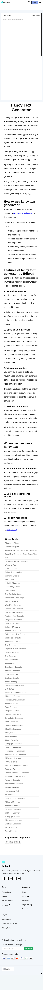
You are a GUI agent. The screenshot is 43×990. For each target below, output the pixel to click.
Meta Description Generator (16, 776)
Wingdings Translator (13, 620)
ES (11, 842)
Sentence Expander (13, 769)
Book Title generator (13, 747)
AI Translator (10, 795)
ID (20, 842)
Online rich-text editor (13, 572)
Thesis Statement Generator (16, 693)
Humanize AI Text (12, 791)
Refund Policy (6, 919)
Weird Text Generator (13, 605)
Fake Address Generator (14, 685)
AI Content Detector (12, 696)
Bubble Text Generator (14, 631)
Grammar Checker (12, 576)
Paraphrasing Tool (12, 547)
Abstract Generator (12, 671)
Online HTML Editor (13, 627)
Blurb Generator (11, 722)
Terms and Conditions (9, 924)
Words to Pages (11, 565)
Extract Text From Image (14, 598)
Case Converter (11, 569)
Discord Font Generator (14, 612)
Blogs (24, 892)
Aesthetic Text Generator (14, 616)
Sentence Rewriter (12, 806)
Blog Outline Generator (14, 725)
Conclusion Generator (13, 667)
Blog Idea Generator (13, 729)
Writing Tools (6, 892)
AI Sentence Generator (14, 784)
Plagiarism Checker (13, 543)
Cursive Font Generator (14, 609)
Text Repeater (10, 645)
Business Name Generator (15, 755)
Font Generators (7, 900)
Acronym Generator (12, 780)
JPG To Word (10, 689)
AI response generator (13, 820)
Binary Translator (11, 740)
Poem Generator (11, 703)
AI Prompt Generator (13, 802)
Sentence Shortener (13, 824)
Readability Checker (13, 587)
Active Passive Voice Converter (17, 765)
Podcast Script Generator (15, 700)
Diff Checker (10, 590)
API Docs (5, 905)
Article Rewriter (11, 579)
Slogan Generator (12, 711)
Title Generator (11, 656)
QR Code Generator (13, 809)
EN (7, 842)
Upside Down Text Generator (16, 561)
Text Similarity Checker (14, 594)
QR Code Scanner (12, 813)
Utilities (4, 896)
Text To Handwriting (13, 660)
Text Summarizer (11, 601)
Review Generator (12, 787)
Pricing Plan (26, 896)
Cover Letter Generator (14, 718)
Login (34, 2)
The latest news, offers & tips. (12, 945)
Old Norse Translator (13, 638)
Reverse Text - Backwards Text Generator (21, 550)
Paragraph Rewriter (12, 817)
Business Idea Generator (14, 714)
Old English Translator (13, 623)
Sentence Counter (12, 678)
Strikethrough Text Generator (16, 634)
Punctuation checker (13, 641)
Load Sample (35, 15)
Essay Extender (11, 831)
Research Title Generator (15, 751)
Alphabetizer (10, 663)
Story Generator (11, 707)
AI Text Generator (12, 827)
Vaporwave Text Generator (15, 649)
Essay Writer (10, 733)
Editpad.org (12, 530)
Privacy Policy (6, 928)
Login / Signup (27, 905)
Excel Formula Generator (15, 798)
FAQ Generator (11, 762)
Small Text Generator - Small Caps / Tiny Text (21, 556)
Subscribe (28, 948)
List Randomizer (11, 674)
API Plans (25, 900)
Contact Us (26, 909)
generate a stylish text (23, 213)
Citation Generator (12, 652)
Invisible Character (12, 583)
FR (15, 842)
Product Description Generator (17, 773)
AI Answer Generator (13, 758)
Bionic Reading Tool (13, 682)
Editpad (6, 2)
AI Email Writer (11, 736)
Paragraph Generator (13, 744)
